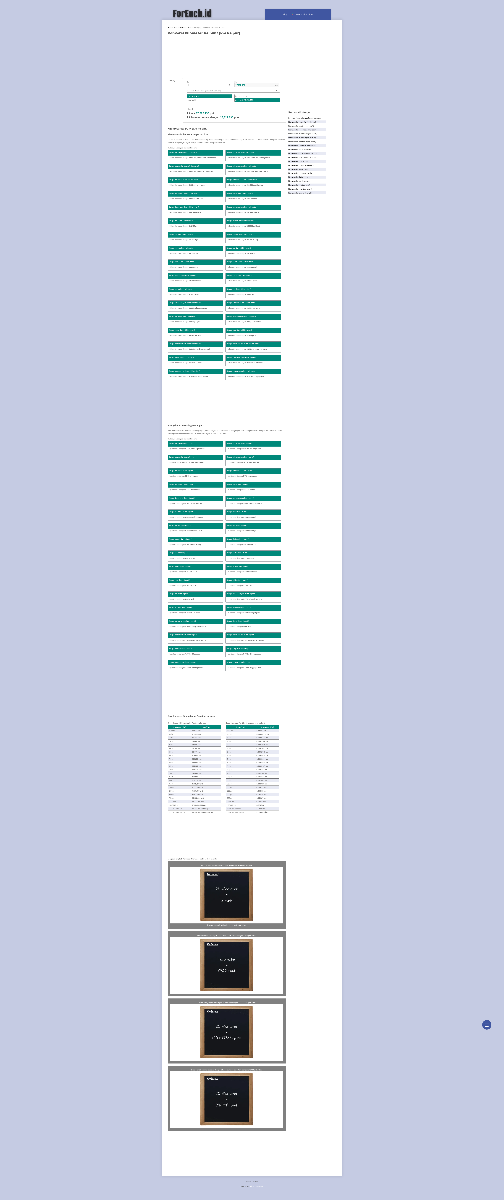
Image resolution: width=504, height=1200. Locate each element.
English (255, 1181)
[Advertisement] (227, 55)
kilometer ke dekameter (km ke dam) (302, 153)
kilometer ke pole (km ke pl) (299, 185)
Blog (285, 14)
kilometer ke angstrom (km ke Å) (301, 126)
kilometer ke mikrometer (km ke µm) (302, 134)
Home (170, 27)
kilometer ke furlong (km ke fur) (300, 173)
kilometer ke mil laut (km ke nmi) (301, 165)
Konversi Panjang (194, 27)
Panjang (172, 80)
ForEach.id (245, 1186)
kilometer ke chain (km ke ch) (299, 177)
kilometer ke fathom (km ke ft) (300, 193)
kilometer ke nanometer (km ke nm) (302, 130)
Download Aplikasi (304, 14)
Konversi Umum (180, 27)
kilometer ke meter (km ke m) (299, 149)
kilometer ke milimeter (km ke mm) (302, 138)
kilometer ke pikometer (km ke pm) (302, 122)
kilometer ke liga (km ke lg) (298, 169)
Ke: (235, 82)
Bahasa (248, 1181)
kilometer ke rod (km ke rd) (298, 181)
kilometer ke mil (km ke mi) (298, 161)
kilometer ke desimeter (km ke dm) (302, 145)
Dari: (188, 82)
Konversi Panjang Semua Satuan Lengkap (304, 118)
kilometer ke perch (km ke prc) (300, 189)
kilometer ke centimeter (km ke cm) (302, 141)
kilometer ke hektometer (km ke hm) (302, 157)
